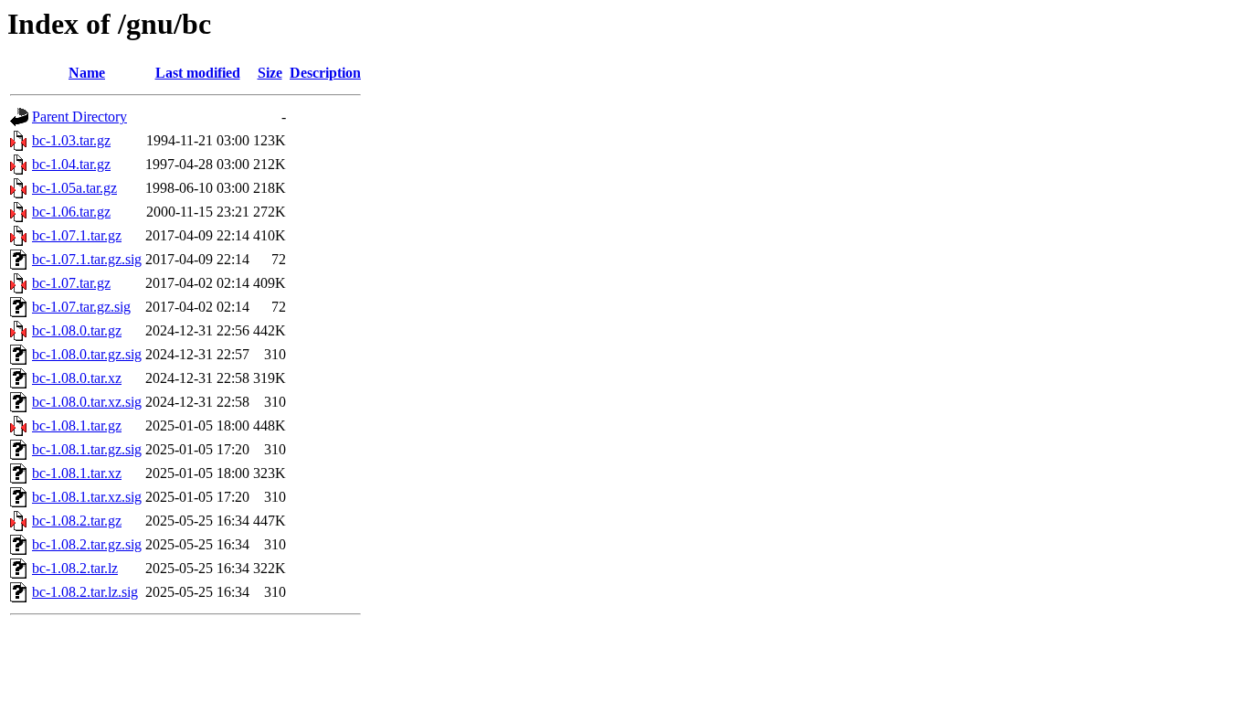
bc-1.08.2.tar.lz (75, 568)
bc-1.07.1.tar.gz (77, 235)
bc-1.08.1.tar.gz (77, 425)
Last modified (197, 72)
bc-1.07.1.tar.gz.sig (87, 259)
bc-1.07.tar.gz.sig (81, 306)
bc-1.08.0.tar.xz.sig (87, 402)
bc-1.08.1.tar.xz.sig (87, 497)
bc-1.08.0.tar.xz (77, 378)
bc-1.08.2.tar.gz (77, 520)
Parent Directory (79, 116)
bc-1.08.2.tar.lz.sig (85, 592)
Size (270, 72)
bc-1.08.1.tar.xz (77, 473)
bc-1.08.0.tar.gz (77, 330)
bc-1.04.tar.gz (71, 164)
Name (87, 72)
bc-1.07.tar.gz (71, 283)
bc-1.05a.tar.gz (74, 188)
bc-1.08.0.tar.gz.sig (87, 354)
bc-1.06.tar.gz (71, 211)
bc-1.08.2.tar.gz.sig (87, 544)
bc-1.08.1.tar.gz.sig (87, 449)
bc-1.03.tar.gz (71, 140)
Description (325, 72)
